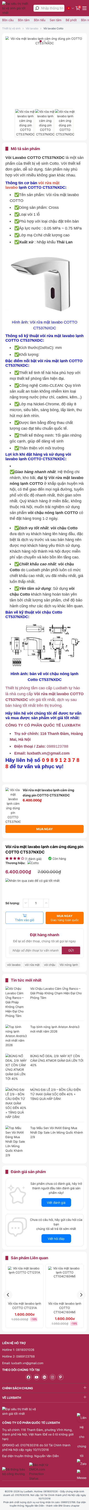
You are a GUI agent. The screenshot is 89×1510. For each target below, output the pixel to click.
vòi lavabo (14, 964)
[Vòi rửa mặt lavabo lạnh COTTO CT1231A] (24, 1282)
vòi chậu (49, 964)
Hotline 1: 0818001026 (18, 1349)
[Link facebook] (29, 1377)
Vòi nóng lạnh (69, 964)
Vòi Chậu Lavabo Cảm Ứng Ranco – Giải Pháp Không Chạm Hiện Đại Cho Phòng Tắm (56, 993)
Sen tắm (55, 20)
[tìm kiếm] (37, 8)
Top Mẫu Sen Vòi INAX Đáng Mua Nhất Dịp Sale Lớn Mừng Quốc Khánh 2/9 (56, 1132)
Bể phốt (71, 20)
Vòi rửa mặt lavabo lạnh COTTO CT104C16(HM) (64, 1308)
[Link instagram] (53, 1377)
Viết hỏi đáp (56, 1238)
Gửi (71, 950)
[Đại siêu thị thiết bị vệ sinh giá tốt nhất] (16, 8)
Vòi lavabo (32, 28)
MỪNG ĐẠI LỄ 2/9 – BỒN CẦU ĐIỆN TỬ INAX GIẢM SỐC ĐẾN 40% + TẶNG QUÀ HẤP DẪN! (55, 1094)
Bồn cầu (8, 20)
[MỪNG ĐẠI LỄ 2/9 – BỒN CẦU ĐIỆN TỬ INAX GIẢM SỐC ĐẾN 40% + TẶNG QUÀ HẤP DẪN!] (16, 1103)
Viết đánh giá (56, 1202)
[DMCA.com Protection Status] (39, 1471)
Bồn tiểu (39, 20)
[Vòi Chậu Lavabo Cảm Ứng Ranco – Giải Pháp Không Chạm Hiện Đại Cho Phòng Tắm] (16, 1002)
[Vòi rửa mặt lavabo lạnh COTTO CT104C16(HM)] (64, 1282)
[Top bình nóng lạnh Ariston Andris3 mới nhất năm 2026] (16, 1036)
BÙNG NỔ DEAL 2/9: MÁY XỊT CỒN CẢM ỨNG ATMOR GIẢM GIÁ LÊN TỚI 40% (56, 1060)
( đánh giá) (33, 859)
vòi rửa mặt (32, 964)
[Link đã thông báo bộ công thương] (15, 1471)
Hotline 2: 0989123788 (18, 1356)
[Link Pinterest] (61, 1377)
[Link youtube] (37, 1377)
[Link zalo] (45, 1377)
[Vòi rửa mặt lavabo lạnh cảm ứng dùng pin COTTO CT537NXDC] (24, 122)
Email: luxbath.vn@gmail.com (22, 1363)
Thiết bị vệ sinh (11, 28)
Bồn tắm (24, 20)
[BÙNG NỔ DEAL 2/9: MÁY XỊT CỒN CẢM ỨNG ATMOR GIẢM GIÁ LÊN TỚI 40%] (16, 1067)
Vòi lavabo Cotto (53, 28)
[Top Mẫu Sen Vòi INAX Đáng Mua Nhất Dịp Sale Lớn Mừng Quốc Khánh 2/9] (16, 1141)
